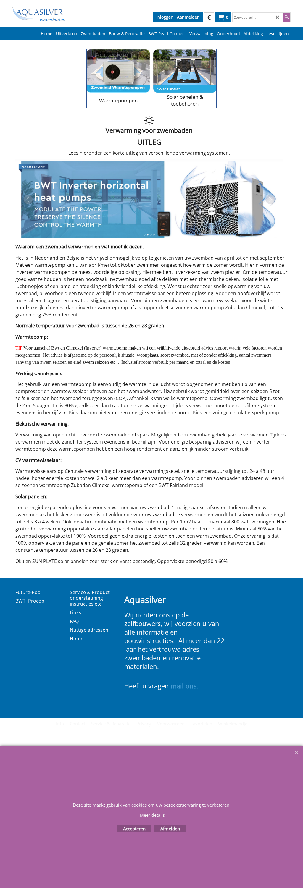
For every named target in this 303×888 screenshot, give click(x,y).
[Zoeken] (286, 17)
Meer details (152, 815)
